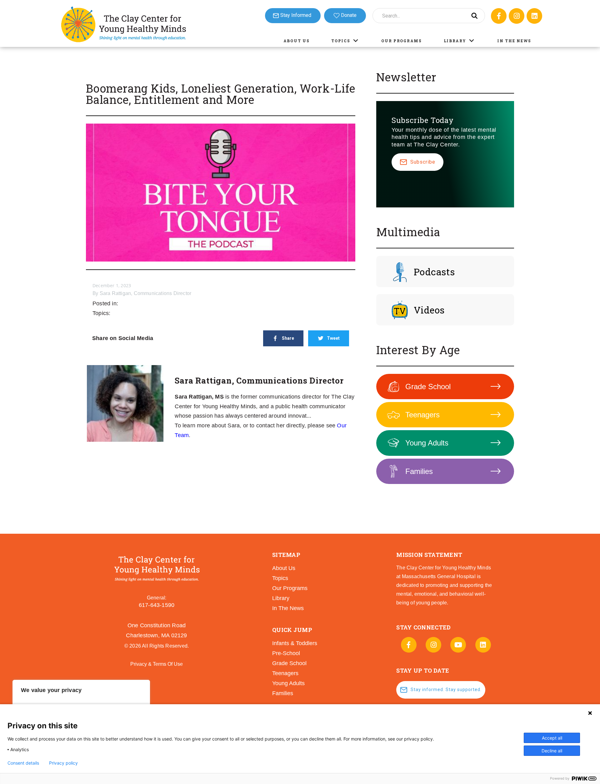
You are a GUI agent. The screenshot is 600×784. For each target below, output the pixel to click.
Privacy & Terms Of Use (156, 664)
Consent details (23, 763)
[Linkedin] (534, 16)
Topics (340, 40)
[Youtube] (458, 645)
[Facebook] (499, 16)
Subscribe (422, 162)
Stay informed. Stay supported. (446, 689)
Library (455, 40)
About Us (296, 40)
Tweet (333, 338)
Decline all (552, 750)
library (280, 598)
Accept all (552, 738)
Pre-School (286, 653)
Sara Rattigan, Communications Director (146, 293)
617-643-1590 (156, 605)
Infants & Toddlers (294, 643)
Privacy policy (63, 763)
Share (288, 338)
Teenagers (422, 414)
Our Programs (401, 40)
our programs (290, 588)
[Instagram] (516, 16)
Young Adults (426, 443)
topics (280, 578)
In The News (514, 40)
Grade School (428, 386)
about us (283, 568)
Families (419, 471)
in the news (288, 608)
